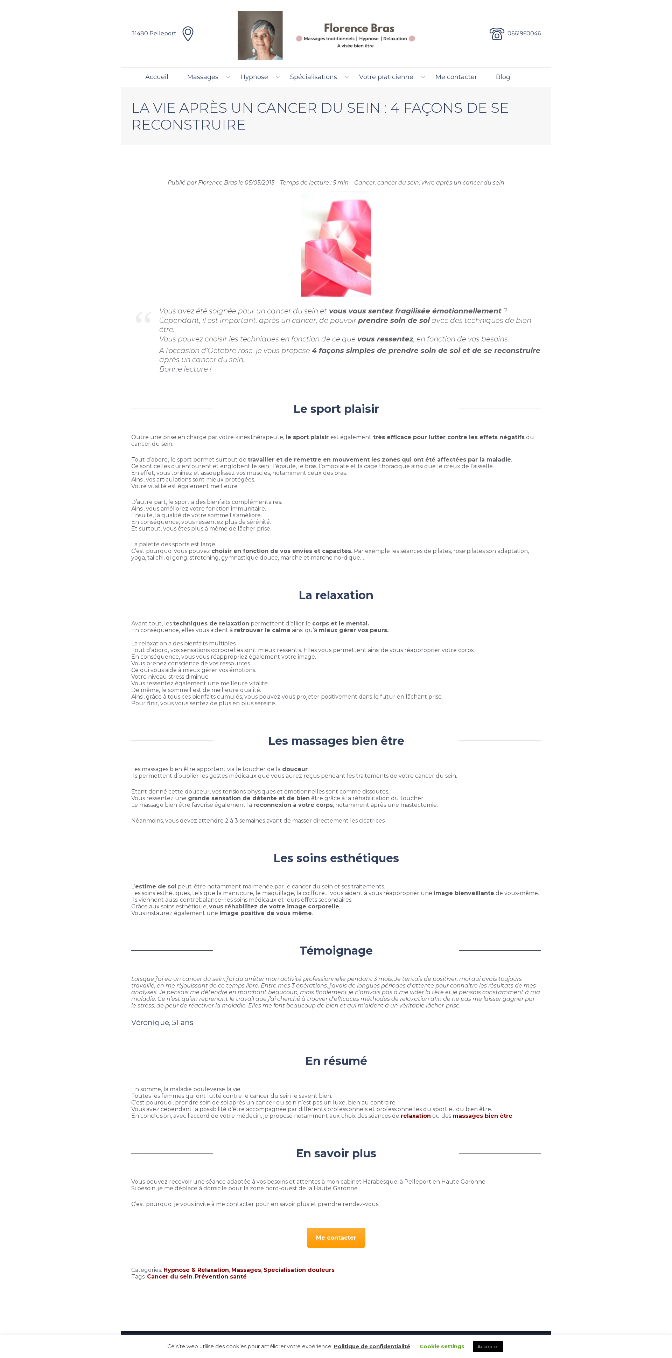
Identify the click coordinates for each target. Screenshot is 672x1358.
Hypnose (254, 77)
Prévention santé (221, 1276)
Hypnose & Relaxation (196, 1270)
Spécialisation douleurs (299, 1270)
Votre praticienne (386, 77)
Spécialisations (313, 77)
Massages (202, 77)
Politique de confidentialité (372, 1346)
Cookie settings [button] (442, 1346)
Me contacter (456, 77)
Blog (503, 77)
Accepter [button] (488, 1346)
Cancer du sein (169, 1276)
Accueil (156, 77)
